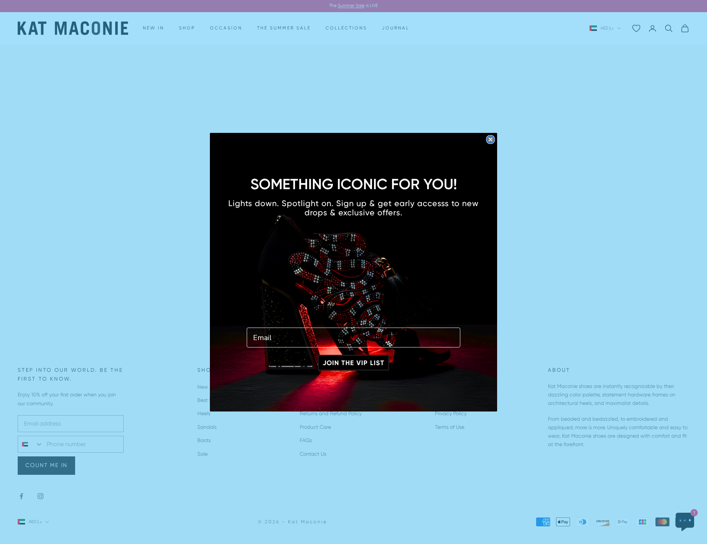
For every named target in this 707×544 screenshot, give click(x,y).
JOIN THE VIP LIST (353, 363)
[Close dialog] (490, 139)
